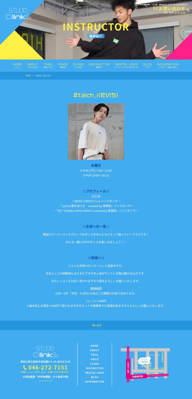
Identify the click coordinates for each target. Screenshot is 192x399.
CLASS (78, 65)
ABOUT (32, 65)
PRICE (63, 65)
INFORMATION (168, 65)
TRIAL (48, 65)
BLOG (147, 65)
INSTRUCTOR (99, 65)
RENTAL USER (126, 65)
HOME (17, 65)
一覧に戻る (96, 325)
